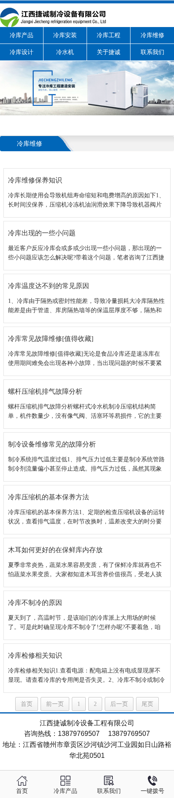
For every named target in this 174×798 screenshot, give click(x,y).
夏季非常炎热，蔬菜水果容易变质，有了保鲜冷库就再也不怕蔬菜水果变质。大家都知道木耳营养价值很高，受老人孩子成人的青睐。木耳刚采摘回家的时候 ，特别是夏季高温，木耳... (85, 570)
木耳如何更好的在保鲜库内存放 (55, 549)
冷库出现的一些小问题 (42, 233)
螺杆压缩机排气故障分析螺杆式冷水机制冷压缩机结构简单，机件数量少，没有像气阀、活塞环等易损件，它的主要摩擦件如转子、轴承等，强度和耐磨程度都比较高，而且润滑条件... (85, 412)
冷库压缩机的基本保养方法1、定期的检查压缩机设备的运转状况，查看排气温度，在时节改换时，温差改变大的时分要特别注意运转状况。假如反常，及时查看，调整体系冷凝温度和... (86, 517)
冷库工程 (108, 35)
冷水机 (65, 52)
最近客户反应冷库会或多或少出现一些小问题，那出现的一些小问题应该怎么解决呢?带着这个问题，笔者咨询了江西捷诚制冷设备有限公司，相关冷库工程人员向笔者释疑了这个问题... (86, 253)
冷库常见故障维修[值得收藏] (50, 338)
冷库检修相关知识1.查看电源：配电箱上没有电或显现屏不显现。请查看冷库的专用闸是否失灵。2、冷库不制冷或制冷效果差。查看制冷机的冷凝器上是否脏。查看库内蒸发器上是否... (86, 676)
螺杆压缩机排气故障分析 (45, 391)
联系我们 (152, 52)
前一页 (55, 704)
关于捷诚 (108, 52)
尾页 (147, 704)
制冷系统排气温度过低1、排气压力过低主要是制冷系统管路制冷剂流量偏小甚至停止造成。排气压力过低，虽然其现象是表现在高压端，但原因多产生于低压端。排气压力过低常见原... (86, 465)
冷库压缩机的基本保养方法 (48, 497)
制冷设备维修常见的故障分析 (52, 444)
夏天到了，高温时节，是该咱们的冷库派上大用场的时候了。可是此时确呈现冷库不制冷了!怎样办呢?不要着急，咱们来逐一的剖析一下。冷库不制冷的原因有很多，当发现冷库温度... (85, 623)
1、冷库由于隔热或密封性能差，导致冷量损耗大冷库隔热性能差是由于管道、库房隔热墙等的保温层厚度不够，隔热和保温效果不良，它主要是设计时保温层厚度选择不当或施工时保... (86, 306)
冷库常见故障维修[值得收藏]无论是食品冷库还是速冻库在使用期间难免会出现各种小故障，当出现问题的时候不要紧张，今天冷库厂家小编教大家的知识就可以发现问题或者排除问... (85, 359)
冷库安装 (65, 35)
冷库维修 (152, 35)
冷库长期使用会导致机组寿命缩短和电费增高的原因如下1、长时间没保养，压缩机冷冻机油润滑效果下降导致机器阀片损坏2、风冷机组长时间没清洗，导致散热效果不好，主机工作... (86, 201)
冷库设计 (21, 52)
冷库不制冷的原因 (35, 602)
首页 (27, 704)
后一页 (119, 704)
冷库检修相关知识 (35, 655)
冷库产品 (21, 35)
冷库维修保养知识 (35, 180)
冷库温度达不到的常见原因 (48, 285)
